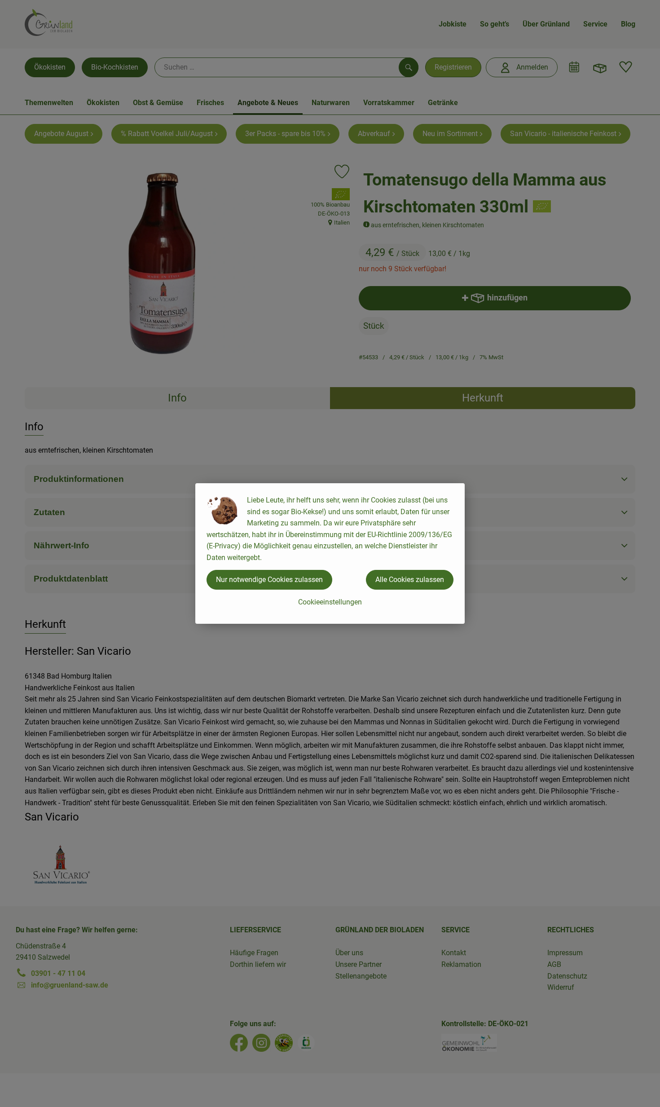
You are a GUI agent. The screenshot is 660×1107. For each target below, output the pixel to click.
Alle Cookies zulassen (409, 579)
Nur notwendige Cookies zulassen (269, 579)
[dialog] (330, 553)
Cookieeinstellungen (330, 602)
